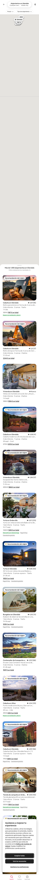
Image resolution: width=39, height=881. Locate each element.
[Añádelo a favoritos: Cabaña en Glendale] (33, 278)
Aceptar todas (19, 856)
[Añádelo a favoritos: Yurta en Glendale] (33, 544)
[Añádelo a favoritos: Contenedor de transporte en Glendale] (33, 635)
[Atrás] (4, 4)
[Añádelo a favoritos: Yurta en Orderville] (33, 495)
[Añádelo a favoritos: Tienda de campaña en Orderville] (33, 770)
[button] (13, 312)
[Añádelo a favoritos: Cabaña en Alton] (33, 678)
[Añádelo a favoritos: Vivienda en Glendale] (33, 366)
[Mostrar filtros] (35, 4)
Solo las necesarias (19, 861)
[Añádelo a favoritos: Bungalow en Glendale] (33, 589)
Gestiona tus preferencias (19, 867)
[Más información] (29, 270)
